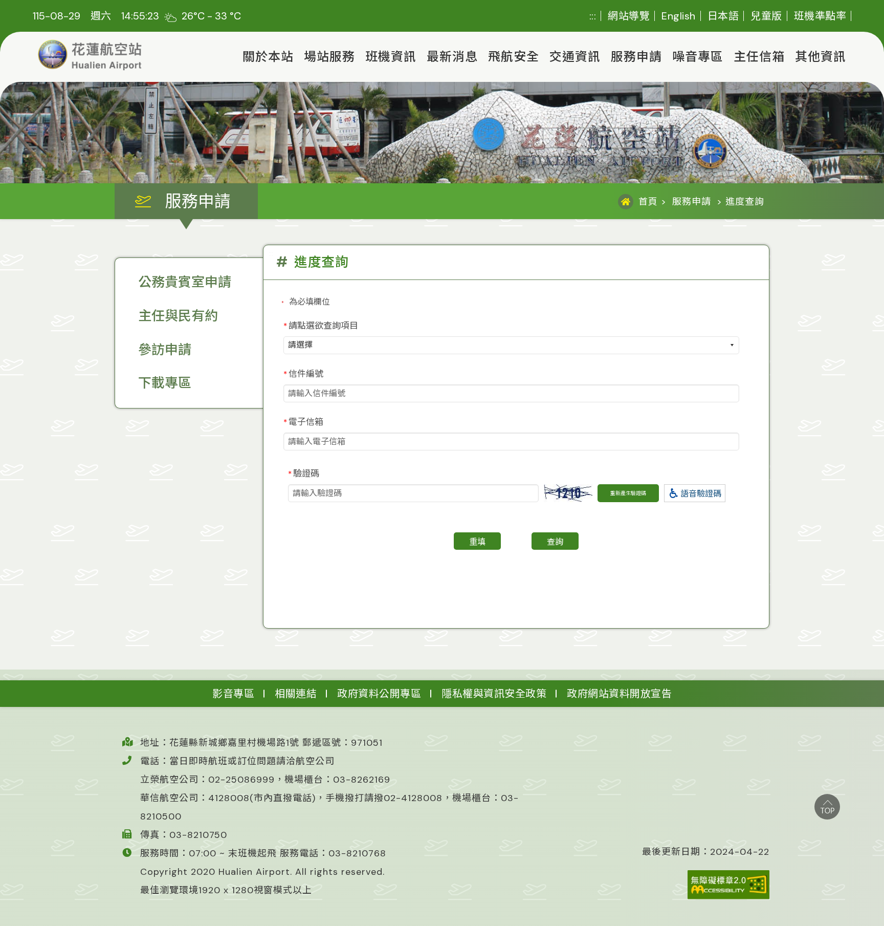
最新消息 (452, 56)
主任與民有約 (178, 316)
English (678, 16)
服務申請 (636, 56)
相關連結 (296, 693)
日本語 (723, 16)
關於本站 (268, 56)
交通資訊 (575, 56)
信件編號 (303, 373)
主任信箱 (759, 56)
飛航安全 (513, 56)
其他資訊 (820, 56)
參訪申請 (164, 349)
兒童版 (766, 16)
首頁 (648, 202)
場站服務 (329, 56)
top (827, 807)
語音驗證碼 (700, 493)
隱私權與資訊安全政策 (493, 693)
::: (592, 16)
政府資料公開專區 (379, 693)
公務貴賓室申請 (184, 282)
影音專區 (233, 693)
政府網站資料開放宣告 (619, 693)
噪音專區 (697, 56)
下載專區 (164, 383)
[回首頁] (90, 55)
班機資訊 (390, 56)
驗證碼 (303, 473)
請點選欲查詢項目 (320, 325)
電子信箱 (303, 421)
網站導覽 (629, 16)
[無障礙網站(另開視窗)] (705, 884)
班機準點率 (820, 16)
